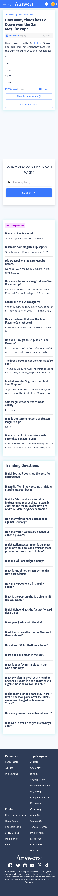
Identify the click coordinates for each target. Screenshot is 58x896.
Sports (18, 14)
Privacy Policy (37, 832)
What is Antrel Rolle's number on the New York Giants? (27, 572)
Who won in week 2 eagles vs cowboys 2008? (28, 724)
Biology (34, 773)
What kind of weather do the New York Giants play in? (28, 633)
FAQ (7, 844)
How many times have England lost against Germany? (26, 520)
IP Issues (35, 850)
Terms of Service (39, 826)
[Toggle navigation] (4, 4)
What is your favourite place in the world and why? (26, 666)
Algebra (34, 762)
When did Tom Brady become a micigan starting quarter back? (28, 488)
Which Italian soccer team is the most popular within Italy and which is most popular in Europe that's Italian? (28, 548)
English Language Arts (42, 785)
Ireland (38, 42)
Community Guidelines (16, 815)
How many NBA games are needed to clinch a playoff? (27, 533)
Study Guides (12, 832)
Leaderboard (11, 762)
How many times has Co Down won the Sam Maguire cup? (25, 25)
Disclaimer (35, 838)
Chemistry (35, 767)
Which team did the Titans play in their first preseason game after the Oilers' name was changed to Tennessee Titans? (28, 698)
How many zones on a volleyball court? (28, 713)
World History (37, 779)
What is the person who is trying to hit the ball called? (28, 598)
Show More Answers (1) (29, 96)
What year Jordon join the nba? (23, 622)
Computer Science (39, 797)
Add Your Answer (29, 104)
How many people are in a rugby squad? (24, 585)
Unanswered (11, 773)
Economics (35, 803)
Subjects (9, 14)
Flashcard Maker (13, 826)
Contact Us (36, 821)
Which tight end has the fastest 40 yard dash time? (28, 611)
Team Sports (28, 14)
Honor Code (11, 821)
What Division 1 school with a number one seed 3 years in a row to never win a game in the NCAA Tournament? (28, 681)
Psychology (36, 791)
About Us (35, 815)
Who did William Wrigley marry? (24, 561)
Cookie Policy (37, 844)
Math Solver (11, 838)
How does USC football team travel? (26, 645)
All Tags (9, 767)
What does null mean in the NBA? (24, 655)
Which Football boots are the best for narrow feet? (27, 475)
